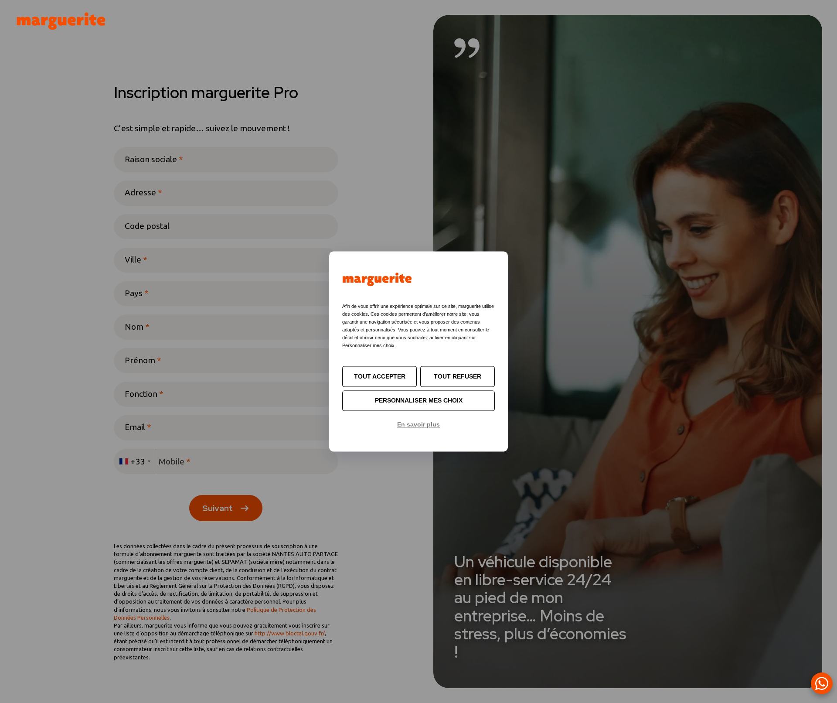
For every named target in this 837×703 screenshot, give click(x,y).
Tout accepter (379, 376)
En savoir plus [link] (418, 424)
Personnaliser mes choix (419, 400)
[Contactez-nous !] (822, 683)
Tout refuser (457, 376)
